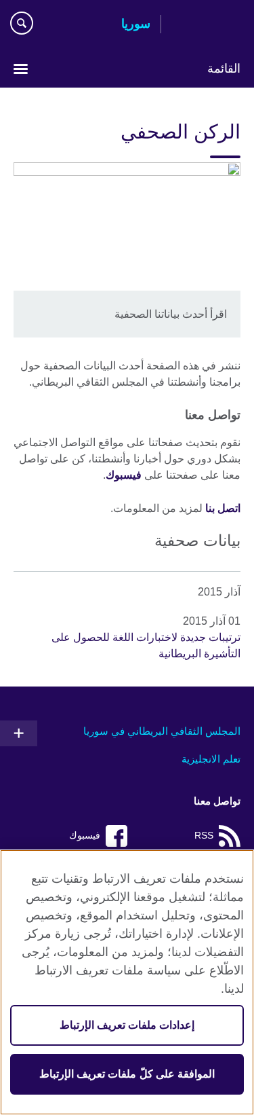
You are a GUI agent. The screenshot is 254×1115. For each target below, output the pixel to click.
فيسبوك (124, 475)
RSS (203, 835)
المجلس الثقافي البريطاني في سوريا (161, 731)
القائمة (223, 68)
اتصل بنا (222, 508)
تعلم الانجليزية (211, 759)
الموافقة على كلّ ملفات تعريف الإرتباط (127, 1074)
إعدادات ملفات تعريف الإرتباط (127, 1025)
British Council (205, 25)
